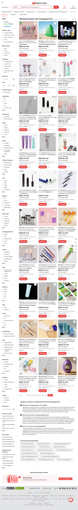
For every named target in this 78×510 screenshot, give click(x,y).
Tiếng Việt (34, 500)
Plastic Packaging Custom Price (28, 453)
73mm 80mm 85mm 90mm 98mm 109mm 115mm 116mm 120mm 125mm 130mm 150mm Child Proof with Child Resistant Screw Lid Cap (28, 229)
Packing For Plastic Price (27, 450)
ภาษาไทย (68, 498)
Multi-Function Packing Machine (7, 457)
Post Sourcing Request (65, 478)
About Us (30, 492)
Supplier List (13, 14)
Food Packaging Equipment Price (62, 443)
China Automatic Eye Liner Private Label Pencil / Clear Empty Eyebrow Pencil (67, 191)
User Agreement (32, 503)
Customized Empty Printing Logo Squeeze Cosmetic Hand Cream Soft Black (28, 303)
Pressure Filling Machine (8, 460)
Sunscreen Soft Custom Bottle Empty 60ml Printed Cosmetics (47, 341)
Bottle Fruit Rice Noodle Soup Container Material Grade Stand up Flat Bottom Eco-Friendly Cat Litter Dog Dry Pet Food (67, 303)
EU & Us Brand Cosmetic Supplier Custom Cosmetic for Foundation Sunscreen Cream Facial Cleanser (66, 80)
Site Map (42, 492)
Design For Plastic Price (59, 447)
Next (49, 395)
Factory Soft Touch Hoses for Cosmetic (47, 191)
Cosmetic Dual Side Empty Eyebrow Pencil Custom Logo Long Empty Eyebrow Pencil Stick (27, 341)
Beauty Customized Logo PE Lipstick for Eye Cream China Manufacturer (27, 154)
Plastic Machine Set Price (27, 443)
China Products (12, 495)
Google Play (19, 488)
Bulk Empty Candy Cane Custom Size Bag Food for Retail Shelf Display (67, 229)
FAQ (34, 492)
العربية (51, 498)
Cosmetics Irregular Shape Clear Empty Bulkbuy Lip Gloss (47, 80)
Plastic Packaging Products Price (64, 450)
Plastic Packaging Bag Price (28, 459)
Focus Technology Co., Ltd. (40, 504)
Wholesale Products (36, 495)
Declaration (39, 503)
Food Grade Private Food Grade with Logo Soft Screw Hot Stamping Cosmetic (28, 117)
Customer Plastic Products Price (44, 450)
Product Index (36, 497)
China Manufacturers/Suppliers (23, 495)
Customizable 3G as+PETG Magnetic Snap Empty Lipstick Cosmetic (67, 117)
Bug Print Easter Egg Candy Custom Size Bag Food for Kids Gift (67, 378)
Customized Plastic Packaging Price (50, 456)
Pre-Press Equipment (7, 465)
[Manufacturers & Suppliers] (39, 3)
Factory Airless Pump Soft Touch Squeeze (47, 302)
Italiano (35, 498)
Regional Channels (70, 495)
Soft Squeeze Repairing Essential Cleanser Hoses (46, 378)
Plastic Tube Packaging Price (64, 459)
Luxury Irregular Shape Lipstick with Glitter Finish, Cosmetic (66, 154)
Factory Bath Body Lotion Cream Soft (47, 153)
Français (23, 498)
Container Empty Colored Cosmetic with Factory (66, 341)
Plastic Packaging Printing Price (46, 459)
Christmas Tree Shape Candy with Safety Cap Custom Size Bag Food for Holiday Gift (47, 42)
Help (38, 492)
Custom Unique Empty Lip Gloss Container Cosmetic (27, 42)
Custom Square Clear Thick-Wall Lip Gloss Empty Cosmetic (27, 266)
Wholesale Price (45, 495)
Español (12, 498)
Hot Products (5, 495)
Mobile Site (47, 492)
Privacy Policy (46, 503)
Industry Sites (62, 495)
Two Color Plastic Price (44, 447)
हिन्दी (64, 498)
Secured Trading (23, 14)
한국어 (55, 498)
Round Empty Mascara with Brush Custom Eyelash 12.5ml (28, 191)
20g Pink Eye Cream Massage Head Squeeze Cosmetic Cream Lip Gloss (28, 378)
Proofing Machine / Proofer (8, 454)
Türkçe (73, 498)
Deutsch (40, 498)
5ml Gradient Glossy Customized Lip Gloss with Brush (47, 117)
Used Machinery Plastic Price (28, 447)
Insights (42, 497)
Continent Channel (54, 495)
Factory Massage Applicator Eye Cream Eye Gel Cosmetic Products (67, 42)
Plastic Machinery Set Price (43, 443)
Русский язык (30, 498)
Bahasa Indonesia (42, 500)
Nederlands (46, 498)
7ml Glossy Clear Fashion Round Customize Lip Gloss (46, 229)
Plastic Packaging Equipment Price (29, 456)
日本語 (60, 498)
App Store (10, 488)
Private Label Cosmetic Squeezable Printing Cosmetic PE (27, 80)
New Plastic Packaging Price (47, 453)
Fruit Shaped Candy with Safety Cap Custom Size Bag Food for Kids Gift (66, 266)
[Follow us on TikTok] (63, 488)
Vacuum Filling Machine (7, 463)
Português (18, 498)
